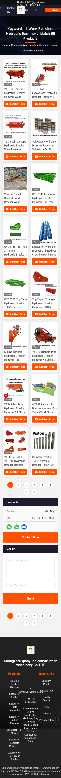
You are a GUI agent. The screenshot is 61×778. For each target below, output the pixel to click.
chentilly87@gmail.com (32, 2)
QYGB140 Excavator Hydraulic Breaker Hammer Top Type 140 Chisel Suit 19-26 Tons (44, 202)
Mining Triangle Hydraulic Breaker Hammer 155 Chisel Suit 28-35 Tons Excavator (14, 359)
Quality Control (46, 699)
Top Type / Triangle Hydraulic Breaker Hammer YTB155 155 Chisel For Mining (43, 307)
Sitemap (46, 713)
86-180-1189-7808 (30, 5)
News (46, 707)
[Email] (24, 527)
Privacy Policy (46, 720)
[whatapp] (16, 527)
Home (6, 45)
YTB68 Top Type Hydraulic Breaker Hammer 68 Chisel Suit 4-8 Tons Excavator (15, 412)
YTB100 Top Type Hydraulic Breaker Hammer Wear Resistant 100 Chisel (14, 97)
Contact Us (11, 10)
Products (15, 45)
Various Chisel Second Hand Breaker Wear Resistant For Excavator (12, 202)
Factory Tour (46, 690)
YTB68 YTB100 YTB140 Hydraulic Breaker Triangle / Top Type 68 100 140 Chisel (14, 465)
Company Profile (46, 682)
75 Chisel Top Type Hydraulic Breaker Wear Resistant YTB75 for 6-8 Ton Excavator (15, 149)
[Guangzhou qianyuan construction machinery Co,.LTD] (30, 650)
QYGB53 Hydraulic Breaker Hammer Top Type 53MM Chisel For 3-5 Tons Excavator (44, 412)
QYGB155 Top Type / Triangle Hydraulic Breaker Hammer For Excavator (15, 254)
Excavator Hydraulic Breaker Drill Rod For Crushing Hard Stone (44, 250)
